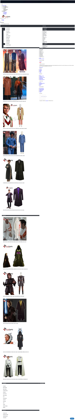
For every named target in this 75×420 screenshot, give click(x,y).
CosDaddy (47, 100)
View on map (41, 67)
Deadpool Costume (5, 414)
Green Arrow (5, 393)
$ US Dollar (5, 10)
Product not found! (41, 58)
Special (40, 84)
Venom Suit (4, 417)
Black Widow (8, 29)
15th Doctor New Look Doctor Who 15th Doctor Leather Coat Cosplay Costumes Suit (14, 101)
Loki (3, 396)
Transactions (5, 13)
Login (3, 20)
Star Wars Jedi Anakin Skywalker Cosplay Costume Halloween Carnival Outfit (13, 296)
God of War (7, 43)
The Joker (4, 401)
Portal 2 (7, 34)
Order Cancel (41, 90)
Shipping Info (41, 78)
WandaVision (8, 40)
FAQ (40, 75)
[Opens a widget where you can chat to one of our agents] (72, 419)
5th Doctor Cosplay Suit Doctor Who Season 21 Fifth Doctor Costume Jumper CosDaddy (15, 128)
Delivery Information (42, 79)
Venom (4, 404)
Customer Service (41, 89)
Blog (40, 85)
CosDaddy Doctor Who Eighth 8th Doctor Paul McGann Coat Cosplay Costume (13, 182)
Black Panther (5, 387)
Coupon (40, 82)
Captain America (5, 390)
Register (3, 19)
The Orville (7, 38)
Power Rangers (8, 35)
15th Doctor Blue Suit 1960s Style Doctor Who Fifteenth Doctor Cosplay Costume (14, 155)
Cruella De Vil (8, 32)
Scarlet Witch (5, 398)
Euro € (4, 8)
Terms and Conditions (42, 77)
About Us (40, 76)
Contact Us (40, 91)
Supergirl (4, 399)
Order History (5, 12)
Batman (4, 407)
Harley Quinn (5, 395)
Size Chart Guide (41, 88)
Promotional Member (42, 83)
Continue (40, 61)
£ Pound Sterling (6, 9)
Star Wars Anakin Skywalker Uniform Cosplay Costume (10, 323)
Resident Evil (8, 37)
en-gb (5, 6)
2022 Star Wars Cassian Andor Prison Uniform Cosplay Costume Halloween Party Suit (14, 241)
